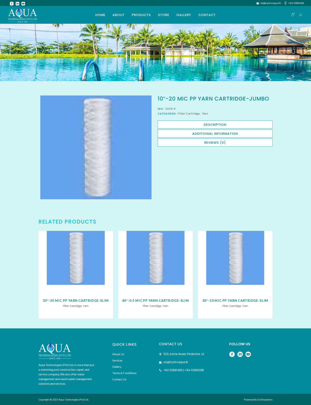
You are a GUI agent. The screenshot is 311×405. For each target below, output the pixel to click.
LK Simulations (264, 399)
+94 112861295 (296, 3)
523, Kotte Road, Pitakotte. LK (183, 354)
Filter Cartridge (189, 113)
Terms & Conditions (124, 373)
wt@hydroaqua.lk (270, 3)
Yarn (205, 113)
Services (117, 360)
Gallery (116, 366)
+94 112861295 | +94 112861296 (183, 370)
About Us (118, 354)
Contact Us (119, 379)
